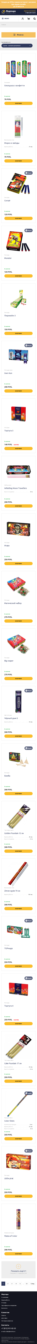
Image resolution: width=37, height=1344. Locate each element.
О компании (4, 1297)
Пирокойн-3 (10, 315)
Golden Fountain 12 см (14, 833)
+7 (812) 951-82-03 (30, 12)
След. (33, 1283)
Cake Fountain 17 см (13, 1063)
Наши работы (5, 1300)
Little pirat (8, 1178)
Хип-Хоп (8, 373)
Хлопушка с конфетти (14, 85)
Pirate (6, 546)
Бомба (7, 776)
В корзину (18, 103)
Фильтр (20, 35)
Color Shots (9, 1121)
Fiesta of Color (10, 1236)
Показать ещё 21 (18, 1272)
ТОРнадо (8, 948)
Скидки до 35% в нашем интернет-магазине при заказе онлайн (18, 4)
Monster (8, 258)
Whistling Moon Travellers (15, 488)
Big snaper (8, 661)
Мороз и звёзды (11, 143)
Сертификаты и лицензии (8, 1305)
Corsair (7, 200)
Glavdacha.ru (31, 1341)
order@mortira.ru (10, 1331)
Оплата (3, 1315)
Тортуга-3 (8, 431)
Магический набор (13, 603)
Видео (30, 173)
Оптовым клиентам (7, 1320)
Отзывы (3, 1302)
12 (26, 1283)
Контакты (4, 1308)
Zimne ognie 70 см (12, 891)
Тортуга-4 (8, 1006)
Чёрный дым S (11, 718)
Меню (6, 18)
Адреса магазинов (30, 10)
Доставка (4, 1318)
